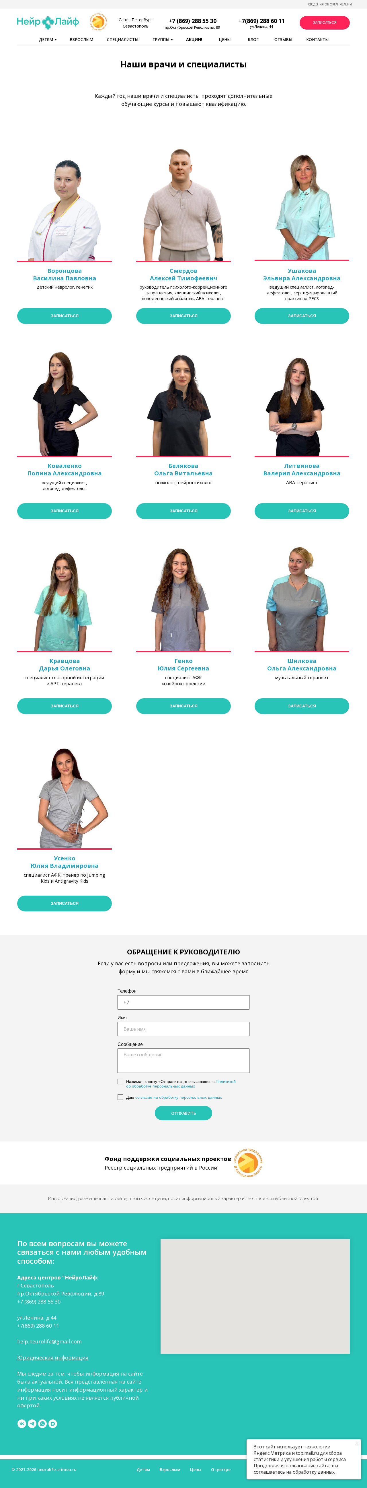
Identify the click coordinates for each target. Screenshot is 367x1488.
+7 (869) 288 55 (189, 21)
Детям (143, 1469)
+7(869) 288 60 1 (260, 21)
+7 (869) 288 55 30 (38, 1301)
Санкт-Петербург (135, 19)
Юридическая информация (52, 1357)
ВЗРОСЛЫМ (81, 39)
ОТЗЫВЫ (283, 39)
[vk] (21, 1423)
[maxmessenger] (52, 1423)
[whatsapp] (42, 1423)
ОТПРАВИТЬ (183, 1113)
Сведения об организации (330, 4)
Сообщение (130, 1044)
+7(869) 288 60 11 (38, 1325)
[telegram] (32, 1423)
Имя (122, 1017)
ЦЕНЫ (225, 39)
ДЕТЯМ (46, 39)
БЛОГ (253, 39)
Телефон (127, 991)
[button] (325, 23)
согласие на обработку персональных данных (178, 1097)
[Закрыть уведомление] (357, 1443)
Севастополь (136, 26)
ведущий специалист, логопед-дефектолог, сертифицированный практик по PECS (302, 292)
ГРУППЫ (161, 39)
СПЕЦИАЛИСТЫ (122, 39)
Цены (195, 1469)
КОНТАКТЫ (317, 39)
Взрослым (170, 1469)
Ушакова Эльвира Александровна (302, 274)
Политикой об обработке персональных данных (181, 1084)
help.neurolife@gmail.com (49, 1341)
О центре (221, 1469)
